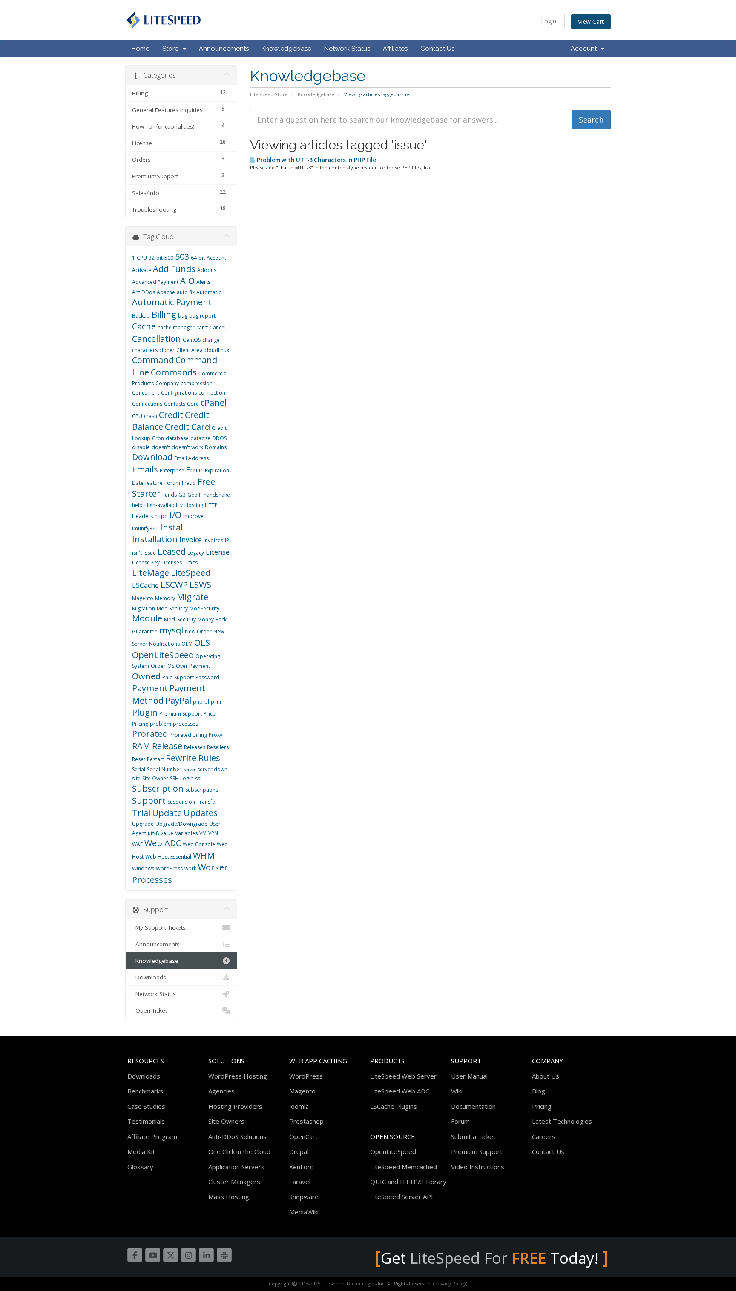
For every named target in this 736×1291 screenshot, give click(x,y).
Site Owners (226, 1121)
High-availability (163, 505)
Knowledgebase (286, 48)
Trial (141, 813)
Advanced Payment (155, 282)
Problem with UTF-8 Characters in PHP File (316, 160)
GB (182, 494)
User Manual (469, 1076)
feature (154, 483)
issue (150, 552)
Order (158, 666)
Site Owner (155, 778)
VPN (213, 833)
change (211, 340)
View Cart (591, 21)
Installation (155, 539)
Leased (172, 551)
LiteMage (150, 572)
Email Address (191, 458)
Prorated (150, 733)
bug (182, 315)
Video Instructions (477, 1166)
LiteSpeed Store (269, 94)
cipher (167, 350)
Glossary (140, 1166)
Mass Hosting (228, 1196)
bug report (202, 315)
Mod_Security (180, 619)
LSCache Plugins (393, 1106)
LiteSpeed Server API (401, 1196)
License (218, 552)
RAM (141, 746)
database (177, 438)
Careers (543, 1136)
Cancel (218, 327)
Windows (143, 868)
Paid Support (178, 677)
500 (168, 257)
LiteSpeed (190, 572)
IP (227, 540)
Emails (145, 469)
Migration (143, 608)
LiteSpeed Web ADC (399, 1091)
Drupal (298, 1151)
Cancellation (156, 338)
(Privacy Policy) (450, 1283)
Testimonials (146, 1121)
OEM (187, 643)
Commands (174, 372)
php (198, 701)
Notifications (164, 643)
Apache (166, 292)
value (167, 833)
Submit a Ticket (473, 1136)
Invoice (190, 539)
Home (141, 48)
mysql (171, 630)
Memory (165, 598)
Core (193, 403)
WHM (204, 855)
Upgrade (143, 823)
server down (212, 769)
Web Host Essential (168, 856)
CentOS (192, 340)
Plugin (145, 712)
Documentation (473, 1106)
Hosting (193, 505)
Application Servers (236, 1166)
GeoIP (194, 494)
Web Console (199, 844)
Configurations (179, 392)
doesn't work (187, 447)
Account (585, 48)
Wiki (457, 1091)
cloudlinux (216, 350)
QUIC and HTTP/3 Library (408, 1181)
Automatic (208, 292)
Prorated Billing (188, 735)
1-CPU (139, 257)
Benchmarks (145, 1091)
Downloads (149, 977)
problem (160, 723)
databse (200, 438)
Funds (169, 494)
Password (207, 677)
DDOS (219, 438)
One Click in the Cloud (239, 1151)
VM (203, 833)
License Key (146, 562)
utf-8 (153, 833)
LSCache (145, 585)
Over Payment (193, 666)
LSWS (200, 584)
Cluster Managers (234, 1181)
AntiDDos (143, 292)
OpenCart (303, 1136)
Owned (146, 676)
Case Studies (146, 1106)
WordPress (169, 868)
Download (152, 457)
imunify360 (145, 528)
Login (548, 21)
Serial (138, 769)
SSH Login (181, 778)
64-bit (198, 257)
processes (185, 723)
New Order (198, 631)
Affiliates (395, 48)
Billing (164, 314)
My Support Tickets (159, 927)
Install (172, 527)
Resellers (218, 747)
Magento (142, 598)
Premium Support (180, 713)
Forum (172, 483)
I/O (175, 515)
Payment (150, 688)
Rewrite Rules (193, 758)
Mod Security (172, 608)
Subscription (158, 788)
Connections (147, 403)
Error (194, 470)
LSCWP (174, 584)
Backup (141, 315)
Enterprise (172, 470)
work (190, 868)
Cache (144, 326)
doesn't (161, 447)
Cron (158, 438)
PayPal (178, 700)
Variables (186, 833)
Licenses (171, 562)
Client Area (189, 350)
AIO (187, 280)
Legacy (195, 552)
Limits (191, 562)
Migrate (192, 597)
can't (202, 327)
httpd (161, 516)
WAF (137, 844)
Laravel (299, 1181)
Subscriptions (201, 789)
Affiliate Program (152, 1136)
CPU (137, 416)
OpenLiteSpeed (163, 655)
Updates (201, 813)
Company (167, 383)
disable (141, 447)
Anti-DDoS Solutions (237, 1136)
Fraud (189, 483)
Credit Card (187, 426)
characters (145, 350)
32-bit (156, 257)
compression (197, 383)
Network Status (347, 48)
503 (182, 256)
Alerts (203, 282)
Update (167, 813)
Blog (538, 1091)
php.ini (212, 701)
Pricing (140, 723)
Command (153, 360)
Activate (141, 270)
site (136, 778)
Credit (171, 415)
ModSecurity (204, 608)
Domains (216, 447)
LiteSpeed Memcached (403, 1166)
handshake (217, 494)
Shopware (304, 1196)
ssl (198, 778)
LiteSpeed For (478, 1258)
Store (172, 48)
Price (210, 713)
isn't (137, 552)
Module (147, 618)
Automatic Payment (172, 302)
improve (193, 516)
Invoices (213, 540)
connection (211, 392)
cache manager (176, 327)
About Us (545, 1076)
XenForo (301, 1166)
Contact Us (437, 48)
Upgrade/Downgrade (181, 823)
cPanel (214, 402)
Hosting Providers (235, 1106)
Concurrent (145, 392)
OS (170, 666)
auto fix (186, 292)
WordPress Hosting (237, 1076)
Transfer (207, 801)
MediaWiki (304, 1212)
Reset (138, 759)
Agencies (221, 1091)
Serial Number (164, 769)
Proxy (215, 735)
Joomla (299, 1106)
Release (167, 746)
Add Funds (174, 269)
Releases (194, 747)
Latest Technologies (562, 1121)
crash (150, 416)
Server (189, 770)
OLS (202, 642)
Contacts (174, 403)
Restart (155, 759)
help (137, 505)
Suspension (181, 801)
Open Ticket (149, 1010)
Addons (206, 270)
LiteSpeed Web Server (403, 1076)
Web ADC (162, 843)
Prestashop (306, 1121)
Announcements (224, 48)
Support (149, 800)
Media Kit (141, 1151)
